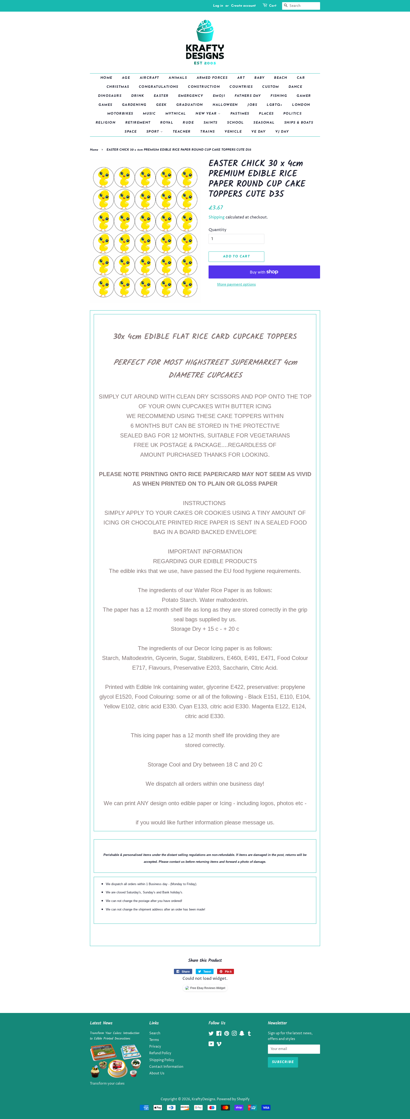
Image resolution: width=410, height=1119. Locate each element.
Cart (272, 6)
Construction (204, 87)
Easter (161, 96)
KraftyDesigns (203, 1099)
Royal (166, 123)
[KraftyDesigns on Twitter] (211, 1034)
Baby (259, 78)
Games (105, 105)
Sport (153, 132)
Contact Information (166, 1066)
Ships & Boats (298, 123)
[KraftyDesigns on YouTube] (211, 1045)
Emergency (190, 96)
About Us (156, 1073)
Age (126, 78)
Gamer (304, 96)
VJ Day (282, 132)
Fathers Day (248, 96)
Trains (207, 132)
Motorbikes (120, 114)
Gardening (134, 105)
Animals (178, 78)
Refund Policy (160, 1053)
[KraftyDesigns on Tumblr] (249, 1034)
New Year (207, 114)
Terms (154, 1040)
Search (154, 1033)
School (235, 123)
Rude (188, 123)
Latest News (101, 1023)
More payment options (236, 284)
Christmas (118, 87)
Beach (280, 78)
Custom (270, 87)
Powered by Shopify (233, 1099)
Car (301, 78)
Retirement (138, 123)
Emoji (219, 96)
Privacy (155, 1046)
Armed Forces (212, 78)
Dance (295, 87)
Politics (292, 114)
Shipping (217, 217)
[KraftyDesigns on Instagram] (234, 1034)
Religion (106, 123)
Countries (241, 87)
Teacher (182, 132)
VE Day (258, 132)
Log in (218, 6)
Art (241, 78)
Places (266, 114)
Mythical (175, 114)
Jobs (252, 105)
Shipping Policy (161, 1060)
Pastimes (239, 114)
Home (106, 78)
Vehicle (233, 132)
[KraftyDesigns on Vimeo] (219, 1045)
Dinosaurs (110, 96)
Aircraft (149, 78)
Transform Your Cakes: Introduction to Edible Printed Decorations (114, 1036)
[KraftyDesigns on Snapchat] (241, 1034)
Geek (161, 105)
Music (149, 114)
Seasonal (264, 123)
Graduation (189, 105)
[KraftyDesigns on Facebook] (219, 1034)
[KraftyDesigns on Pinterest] (226, 1034)
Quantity (217, 230)
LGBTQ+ (274, 105)
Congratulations (158, 87)
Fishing (278, 96)
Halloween (225, 105)
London (301, 105)
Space (131, 132)
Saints (211, 123)
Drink (137, 96)
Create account (243, 6)
